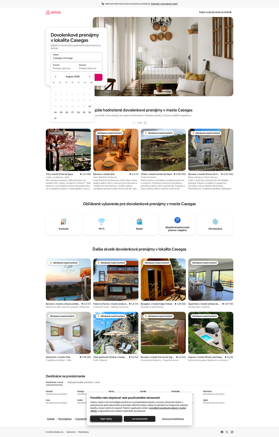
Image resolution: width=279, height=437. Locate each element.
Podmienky (83, 432)
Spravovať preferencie (173, 419)
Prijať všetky (106, 419)
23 (90, 106)
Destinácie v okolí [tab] (54, 382)
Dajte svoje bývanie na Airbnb (215, 12)
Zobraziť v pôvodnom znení (164, 3)
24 (55, 112)
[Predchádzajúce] (134, 123)
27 (72, 112)
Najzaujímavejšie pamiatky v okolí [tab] (84, 382)
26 (67, 112)
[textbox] (63, 68)
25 (61, 112)
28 (78, 112)
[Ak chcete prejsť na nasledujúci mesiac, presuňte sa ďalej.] (89, 77)
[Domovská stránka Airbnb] (53, 12)
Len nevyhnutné (139, 419)
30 (89, 112)
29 (84, 112)
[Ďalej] (145, 123)
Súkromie (70, 432)
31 (55, 118)
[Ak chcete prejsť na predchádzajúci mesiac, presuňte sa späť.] (56, 77)
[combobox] (76, 58)
